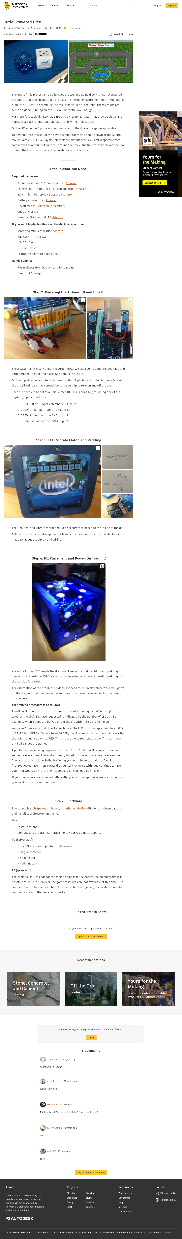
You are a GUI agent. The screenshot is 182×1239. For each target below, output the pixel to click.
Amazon (71, 183)
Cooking (90, 1193)
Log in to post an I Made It (91, 936)
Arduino (37, 28)
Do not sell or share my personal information (119, 1232)
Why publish (125, 1193)
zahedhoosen (54, 1059)
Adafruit (57, 217)
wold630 (51, 1151)
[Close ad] (179, 114)
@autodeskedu (168, 1200)
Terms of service (42, 1232)
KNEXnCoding (54, 1128)
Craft (69, 1207)
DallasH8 (52, 1104)
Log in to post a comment (91, 1172)
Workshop (72, 1198)
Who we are (124, 1211)
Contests (57, 5)
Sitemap (122, 1207)
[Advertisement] (160, 154)
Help (121, 1202)
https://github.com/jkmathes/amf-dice (60, 808)
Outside (90, 1202)
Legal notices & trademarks (160, 1232)
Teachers (72, 5)
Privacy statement (63, 1232)
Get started (124, 1198)
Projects (42, 5)
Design (70, 1202)
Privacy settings (84, 1232)
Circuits (26, 28)
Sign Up (171, 5)
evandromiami (55, 1081)
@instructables (168, 1193)
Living (89, 1198)
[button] (131, 34)
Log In (157, 5)
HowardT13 (13, 28)
